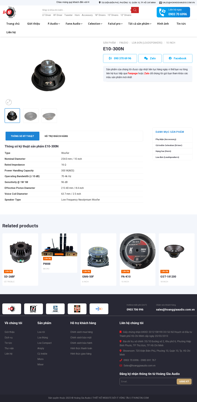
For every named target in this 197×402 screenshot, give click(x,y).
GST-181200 (168, 276)
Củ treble (42, 353)
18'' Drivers (100, 15)
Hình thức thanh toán (81, 348)
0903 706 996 (135, 309)
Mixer (40, 364)
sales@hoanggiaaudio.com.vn (175, 309)
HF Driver (57, 15)
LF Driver (46, 15)
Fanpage (133, 73)
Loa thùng (42, 337)
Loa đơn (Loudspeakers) (147, 42)
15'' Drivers (113, 15)
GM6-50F (88, 276)
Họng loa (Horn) (163, 151)
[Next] (88, 73)
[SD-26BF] (20, 251)
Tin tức (8, 342)
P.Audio (123, 42)
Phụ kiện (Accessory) (166, 139)
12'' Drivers (126, 15)
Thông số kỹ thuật (22, 136)
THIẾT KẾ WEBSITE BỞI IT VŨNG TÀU (111, 398)
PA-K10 (126, 276)
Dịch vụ (9, 337)
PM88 (46, 263)
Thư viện (9, 348)
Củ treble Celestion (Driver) (169, 145)
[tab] (22, 136)
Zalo (146, 73)
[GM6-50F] (98, 251)
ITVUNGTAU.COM (140, 398)
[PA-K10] (137, 251)
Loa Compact (44, 342)
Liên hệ (8, 353)
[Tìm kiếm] (135, 10)
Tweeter (68, 15)
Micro (40, 359)
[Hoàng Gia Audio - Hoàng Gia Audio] (17, 12)
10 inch (170, 42)
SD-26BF (9, 276)
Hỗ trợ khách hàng (56, 136)
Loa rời (41, 332)
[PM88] (59, 244)
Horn (77, 15)
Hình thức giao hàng (80, 353)
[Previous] (10, 73)
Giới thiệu (9, 332)
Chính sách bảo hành (81, 342)
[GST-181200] (177, 251)
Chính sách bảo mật (80, 337)
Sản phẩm (109, 42)
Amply (40, 348)
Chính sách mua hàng (81, 332)
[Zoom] (9, 102)
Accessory (87, 15)
